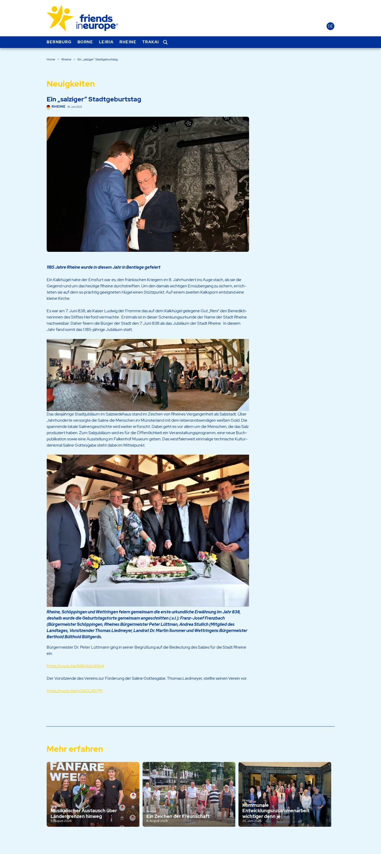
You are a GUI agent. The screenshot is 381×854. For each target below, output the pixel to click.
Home (51, 59)
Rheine (127, 42)
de (330, 26)
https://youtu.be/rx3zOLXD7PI (75, 690)
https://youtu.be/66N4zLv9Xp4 (75, 666)
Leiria (106, 42)
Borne (85, 42)
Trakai (150, 42)
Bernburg (59, 42)
